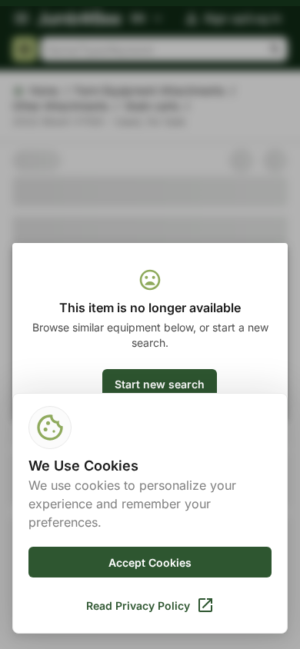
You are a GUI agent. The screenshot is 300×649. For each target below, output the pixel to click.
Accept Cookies (150, 562)
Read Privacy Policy (138, 605)
